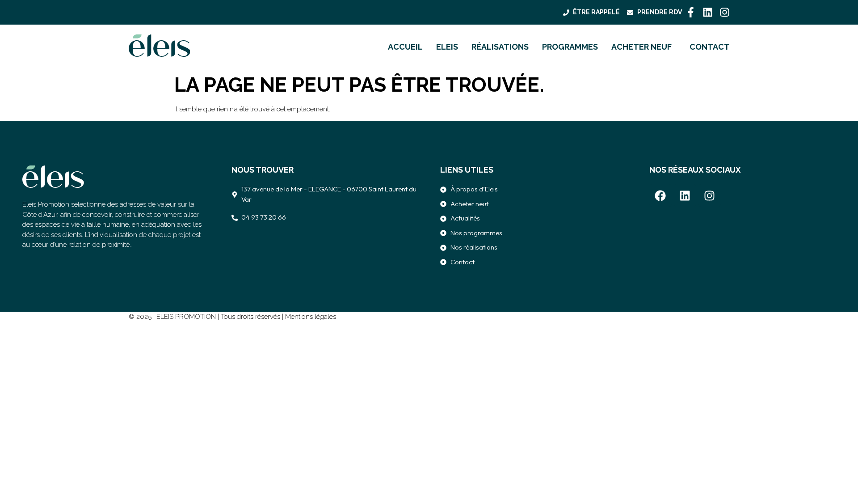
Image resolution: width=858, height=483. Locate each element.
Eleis (447, 46)
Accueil (405, 46)
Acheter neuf (641, 46)
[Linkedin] (707, 12)
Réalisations (500, 46)
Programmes (570, 46)
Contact (710, 46)
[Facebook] (660, 195)
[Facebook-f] (691, 12)
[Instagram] (724, 12)
